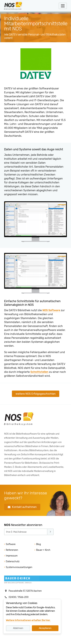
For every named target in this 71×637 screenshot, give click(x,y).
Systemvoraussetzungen (18, 567)
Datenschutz (12, 561)
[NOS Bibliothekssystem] (19, 424)
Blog (38, 544)
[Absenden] (50, 532)
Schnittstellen (39, 371)
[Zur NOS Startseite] (16, 6)
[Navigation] (63, 6)
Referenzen (11, 550)
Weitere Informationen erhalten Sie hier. (28, 620)
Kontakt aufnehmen (24, 507)
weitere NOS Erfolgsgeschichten (36, 393)
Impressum (11, 555)
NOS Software (51, 310)
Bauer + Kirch (43, 550)
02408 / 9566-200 (19, 597)
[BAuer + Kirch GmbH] (22, 580)
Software (10, 544)
